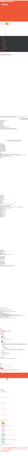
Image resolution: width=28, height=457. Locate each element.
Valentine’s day (6, 17)
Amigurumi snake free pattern (4, 420)
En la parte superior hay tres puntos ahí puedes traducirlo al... (8, 439)
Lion (22, 448)
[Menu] (0, 3)
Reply (2, 340)
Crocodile (20, 447)
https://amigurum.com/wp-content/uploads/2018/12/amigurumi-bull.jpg (12, 349)
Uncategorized (4, 18)
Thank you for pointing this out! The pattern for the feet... (8, 425)
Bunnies (4, 8)
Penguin (11, 449)
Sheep (19, 449)
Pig (13, 449)
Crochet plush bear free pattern (5, 414)
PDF (3, 19)
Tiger (26, 449)
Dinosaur (24, 447)
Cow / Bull (17, 447)
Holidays (4, 15)
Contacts (2, 51)
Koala (20, 448)
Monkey (25, 448)
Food (3, 45)
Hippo (16, 448)
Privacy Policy (3, 20)
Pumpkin (15, 449)
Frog (6, 448)
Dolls (3, 40)
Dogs (3, 9)
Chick (8, 447)
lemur (21, 448)
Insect (19, 448)
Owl (5, 449)
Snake (20, 449)
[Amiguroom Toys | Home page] (7, 2)
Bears (3, 37)
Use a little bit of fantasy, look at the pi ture (6, 444)
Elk (3, 448)
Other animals (4, 43)
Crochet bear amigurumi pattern (5, 397)
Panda (7, 449)
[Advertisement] (14, 30)
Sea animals (4, 12)
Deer (22, 447)
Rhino (16, 449)
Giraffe (8, 448)
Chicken (10, 447)
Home (2, 36)
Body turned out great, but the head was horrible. (7, 430)
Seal (17, 449)
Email (1, 365)
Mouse (2, 449)
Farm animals (4, 10)
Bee (4, 447)
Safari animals (4, 42)
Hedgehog (14, 448)
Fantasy (4, 14)
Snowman (23, 449)
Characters (4, 44)
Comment (1, 363)
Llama (23, 448)
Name (1, 364)
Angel (3, 447)
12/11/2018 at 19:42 (3, 342)
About (2, 50)
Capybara (6, 447)
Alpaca (2, 447)
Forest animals (4, 11)
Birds (3, 7)
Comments (2, 334)
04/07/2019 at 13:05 (3, 353)
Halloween (5, 48)
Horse (17, 448)
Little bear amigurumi (3, 403)
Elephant (2, 448)
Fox (5, 448)
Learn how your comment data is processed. (15, 370)
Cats (3, 39)
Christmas (5, 16)
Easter (5, 47)
